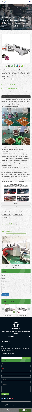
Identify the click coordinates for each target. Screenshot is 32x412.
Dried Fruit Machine (18, 214)
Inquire (11, 84)
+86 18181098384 (7, 345)
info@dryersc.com (7, 346)
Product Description (7, 96)
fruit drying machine (22, 211)
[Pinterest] (12, 398)
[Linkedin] (5, 398)
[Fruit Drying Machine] (16, 250)
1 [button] (14, 267)
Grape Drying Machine (22, 315)
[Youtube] (10, 398)
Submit (5, 294)
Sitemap (25, 405)
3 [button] (18, 267)
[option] (16, 251)
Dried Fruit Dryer (6, 217)
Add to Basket (11, 88)
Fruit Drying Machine (16, 265)
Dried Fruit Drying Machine (8, 211)
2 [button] (16, 267)
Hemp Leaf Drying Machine (10, 315)
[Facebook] (2, 398)
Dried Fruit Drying (6, 214)
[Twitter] (7, 398)
